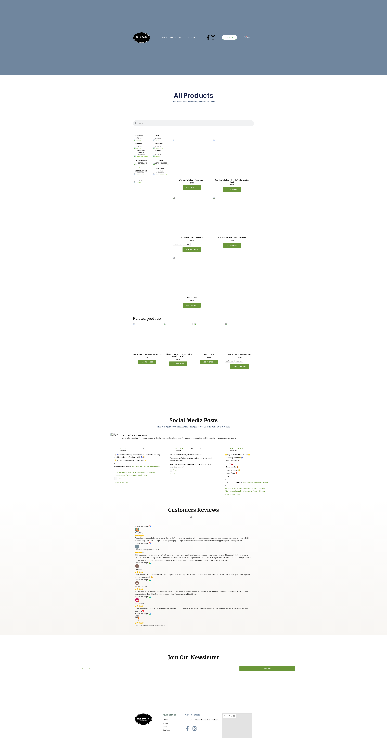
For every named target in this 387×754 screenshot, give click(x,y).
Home (164, 37)
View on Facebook (119, 482)
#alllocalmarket (131, 475)
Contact (191, 37)
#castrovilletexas (120, 472)
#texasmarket (247, 488)
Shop (181, 37)
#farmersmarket (148, 472)
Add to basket (191, 188)
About (173, 37)
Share (127, 482)
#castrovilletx (237, 488)
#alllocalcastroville (135, 472)
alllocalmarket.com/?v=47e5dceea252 (146, 466)
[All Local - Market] (115, 435)
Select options (192, 249)
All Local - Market (125, 449)
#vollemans (142, 475)
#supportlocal (119, 475)
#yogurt (228, 488)
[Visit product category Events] (137, 183)
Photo (120, 478)
